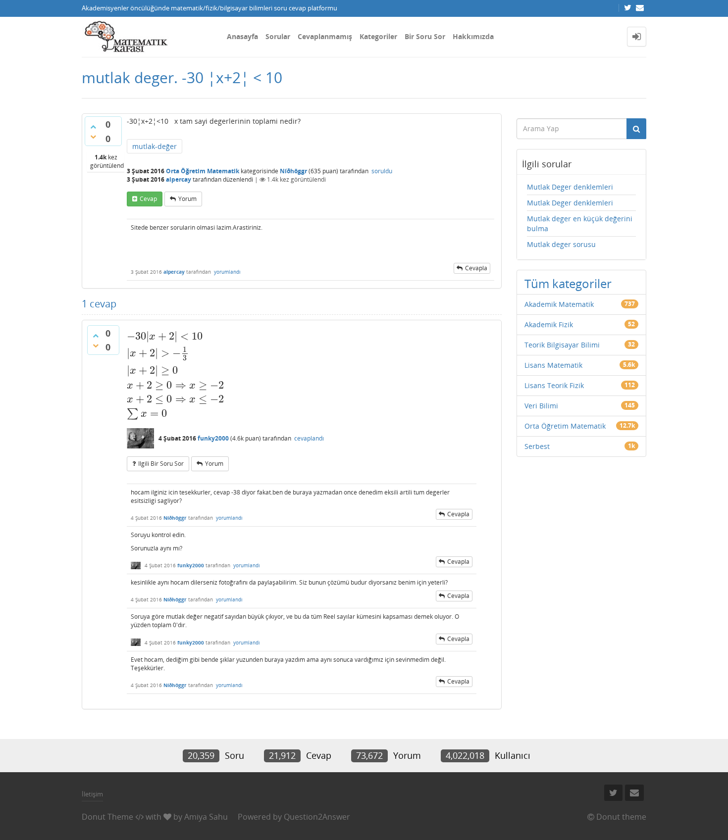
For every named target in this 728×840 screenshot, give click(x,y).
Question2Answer (317, 816)
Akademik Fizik (548, 324)
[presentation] (176, 336)
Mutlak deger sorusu (561, 244)
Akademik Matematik (559, 304)
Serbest (537, 446)
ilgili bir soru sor (161, 463)
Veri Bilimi (541, 405)
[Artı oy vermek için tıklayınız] (93, 127)
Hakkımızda (473, 36)
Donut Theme (107, 816)
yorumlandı (227, 271)
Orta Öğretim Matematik (202, 171)
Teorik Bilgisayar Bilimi (562, 344)
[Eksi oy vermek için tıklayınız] (93, 137)
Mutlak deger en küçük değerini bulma (579, 223)
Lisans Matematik (553, 365)
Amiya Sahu (206, 816)
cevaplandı (309, 438)
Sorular (277, 36)
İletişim (92, 794)
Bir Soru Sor (425, 36)
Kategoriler (378, 36)
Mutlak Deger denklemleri (570, 187)
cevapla (476, 268)
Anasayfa (242, 36)
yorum (187, 199)
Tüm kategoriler (568, 283)
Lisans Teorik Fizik (554, 385)
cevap (148, 199)
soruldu (381, 171)
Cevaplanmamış (325, 36)
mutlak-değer (154, 146)
